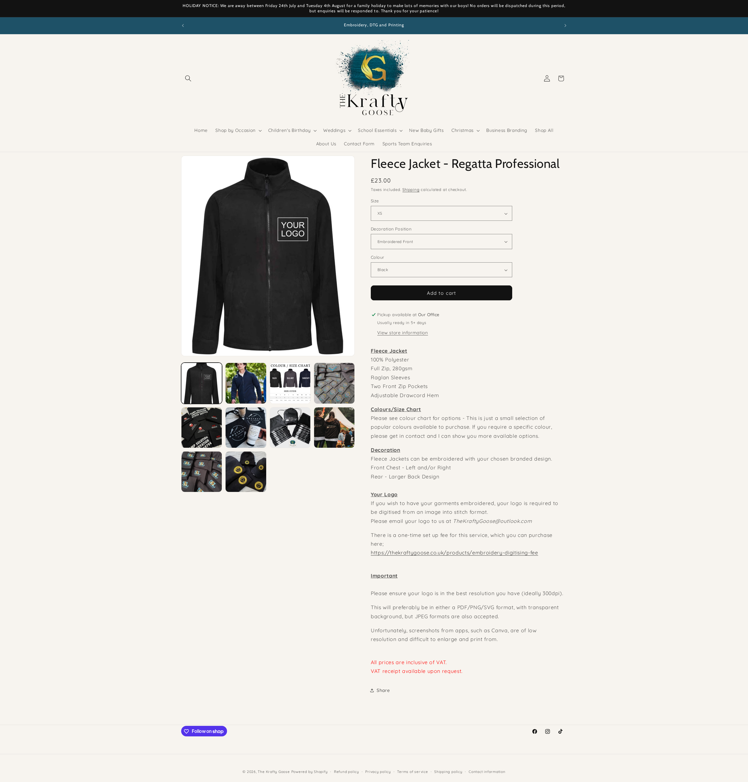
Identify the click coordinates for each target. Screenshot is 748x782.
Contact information (487, 771)
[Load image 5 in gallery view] (201, 427)
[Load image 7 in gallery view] (290, 427)
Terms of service (412, 771)
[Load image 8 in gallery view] (334, 427)
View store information (402, 333)
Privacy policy (378, 771)
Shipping (410, 189)
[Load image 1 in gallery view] (201, 383)
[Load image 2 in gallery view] (245, 383)
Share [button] (383, 690)
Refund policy (346, 771)
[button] (188, 78)
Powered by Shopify (309, 771)
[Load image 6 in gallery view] (245, 427)
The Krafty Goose (274, 771)
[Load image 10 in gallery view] (245, 471)
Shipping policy (448, 771)
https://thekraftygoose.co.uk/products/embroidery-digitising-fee (454, 552)
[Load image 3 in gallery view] (290, 383)
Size (375, 201)
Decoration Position (391, 229)
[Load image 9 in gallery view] (201, 471)
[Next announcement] (565, 25)
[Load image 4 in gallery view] (334, 383)
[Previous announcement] (182, 25)
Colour (378, 257)
